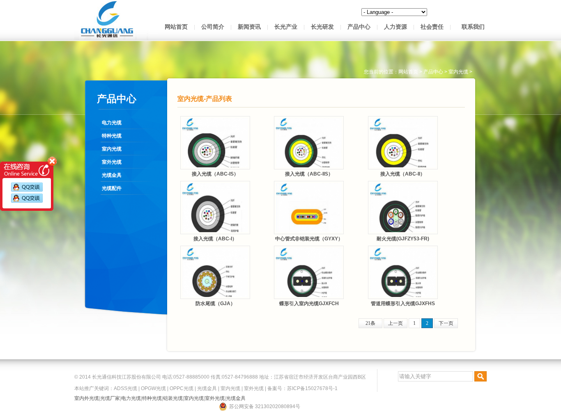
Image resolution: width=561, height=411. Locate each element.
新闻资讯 (249, 27)
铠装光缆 (173, 398)
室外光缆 (112, 162)
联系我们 (473, 27)
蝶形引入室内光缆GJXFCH (309, 303)
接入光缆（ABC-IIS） (309, 174)
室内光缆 (112, 149)
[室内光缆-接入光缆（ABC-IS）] (215, 142)
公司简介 (212, 27)
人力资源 (395, 27)
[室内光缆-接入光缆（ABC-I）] (215, 207)
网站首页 (176, 27)
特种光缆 (112, 136)
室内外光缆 (86, 398)
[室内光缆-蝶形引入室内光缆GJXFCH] (309, 272)
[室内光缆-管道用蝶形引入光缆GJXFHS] (403, 272)
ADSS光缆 (125, 388)
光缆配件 (112, 188)
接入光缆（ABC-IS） (215, 174)
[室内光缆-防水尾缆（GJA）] (215, 272)
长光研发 (322, 27)
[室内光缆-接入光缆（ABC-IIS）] (309, 142)
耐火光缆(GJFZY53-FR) (403, 239)
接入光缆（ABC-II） (402, 174)
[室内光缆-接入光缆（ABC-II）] (403, 142)
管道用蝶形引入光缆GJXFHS (403, 303)
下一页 (446, 323)
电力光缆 (112, 123)
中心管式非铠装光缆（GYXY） (309, 239)
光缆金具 (112, 175)
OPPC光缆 (181, 388)
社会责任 (432, 27)
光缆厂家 (110, 398)
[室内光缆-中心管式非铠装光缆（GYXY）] (309, 207)
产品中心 (358, 27)
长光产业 (285, 27)
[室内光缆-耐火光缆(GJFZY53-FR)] (403, 207)
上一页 (395, 323)
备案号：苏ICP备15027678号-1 (302, 388)
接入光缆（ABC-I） (215, 239)
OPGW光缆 (153, 388)
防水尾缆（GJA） (215, 303)
